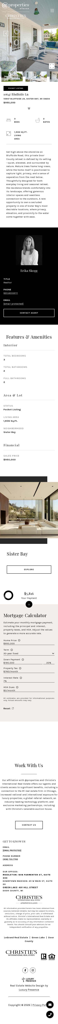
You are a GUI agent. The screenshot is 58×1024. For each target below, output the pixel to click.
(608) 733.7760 (10, 859)
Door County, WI (13, 890)
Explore (29, 569)
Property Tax (11, 668)
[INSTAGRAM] (33, 970)
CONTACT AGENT (29, 313)
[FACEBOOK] (25, 970)
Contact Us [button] (29, 825)
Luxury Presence (29, 989)
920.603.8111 (11, 293)
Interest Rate (11, 677)
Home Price (10, 640)
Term (6, 649)
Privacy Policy (41, 1005)
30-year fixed (11, 653)
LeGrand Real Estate (16, 937)
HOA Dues (9, 687)
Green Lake (38, 937)
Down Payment (12, 659)
